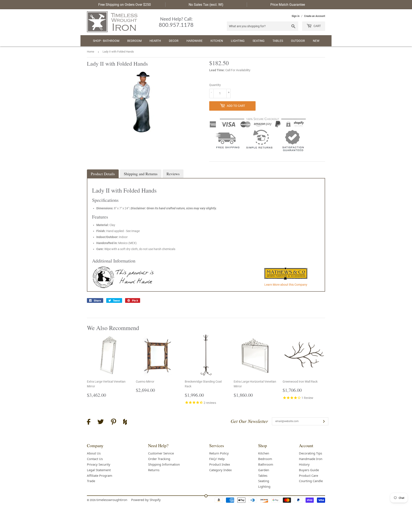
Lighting (238, 40)
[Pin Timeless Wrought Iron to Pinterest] (113, 422)
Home (90, 51)
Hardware (194, 40)
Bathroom (265, 464)
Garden (263, 470)
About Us (94, 453)
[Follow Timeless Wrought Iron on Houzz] (125, 422)
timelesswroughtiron (111, 500)
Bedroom (134, 40)
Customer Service (161, 453)
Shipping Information (164, 464)
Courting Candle (311, 481)
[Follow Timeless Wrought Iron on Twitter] (100, 422)
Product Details (103, 173)
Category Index (220, 470)
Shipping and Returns (141, 173)
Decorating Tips (310, 453)
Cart (317, 26)
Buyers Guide (309, 470)
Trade (91, 481)
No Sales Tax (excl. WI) (206, 5)
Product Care (308, 475)
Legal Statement (99, 470)
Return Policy (219, 453)
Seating (259, 40)
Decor (174, 40)
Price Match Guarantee (287, 5)
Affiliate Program (99, 475)
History (304, 464)
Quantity (215, 85)
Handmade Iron (310, 459)
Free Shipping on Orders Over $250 (124, 5)
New (316, 40)
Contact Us (95, 459)
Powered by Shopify (146, 500)
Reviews (173, 173)
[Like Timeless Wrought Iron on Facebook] (89, 422)
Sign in (296, 16)
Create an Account (314, 16)
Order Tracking (159, 459)
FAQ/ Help (217, 459)
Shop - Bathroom (106, 40)
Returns (153, 470)
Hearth (155, 40)
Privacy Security (98, 464)
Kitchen (217, 40)
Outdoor (298, 40)
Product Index (219, 464)
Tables (278, 40)
